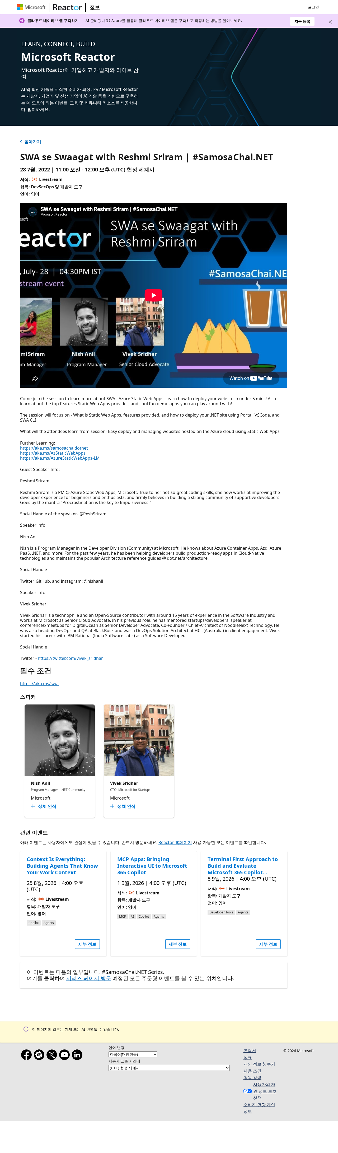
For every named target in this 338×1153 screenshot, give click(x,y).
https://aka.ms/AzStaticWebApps (53, 453)
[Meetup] (40, 1055)
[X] (52, 1055)
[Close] (330, 22)
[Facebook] (27, 1055)
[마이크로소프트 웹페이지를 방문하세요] (32, 7)
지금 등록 (302, 21)
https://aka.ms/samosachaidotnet (54, 448)
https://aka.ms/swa (39, 684)
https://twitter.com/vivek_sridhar (70, 658)
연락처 (249, 1050)
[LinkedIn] (78, 1055)
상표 (247, 1057)
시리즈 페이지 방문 (88, 978)
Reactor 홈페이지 (175, 842)
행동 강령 (252, 1077)
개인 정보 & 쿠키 (259, 1064)
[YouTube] (65, 1055)
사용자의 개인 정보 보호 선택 (264, 1091)
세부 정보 (87, 944)
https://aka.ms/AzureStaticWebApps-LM (60, 458)
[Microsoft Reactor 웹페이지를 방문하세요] (67, 7)
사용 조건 (252, 1071)
